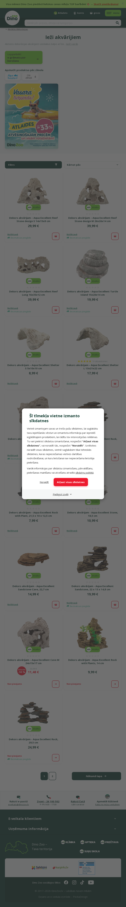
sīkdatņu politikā (84, 472)
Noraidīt (44, 482)
